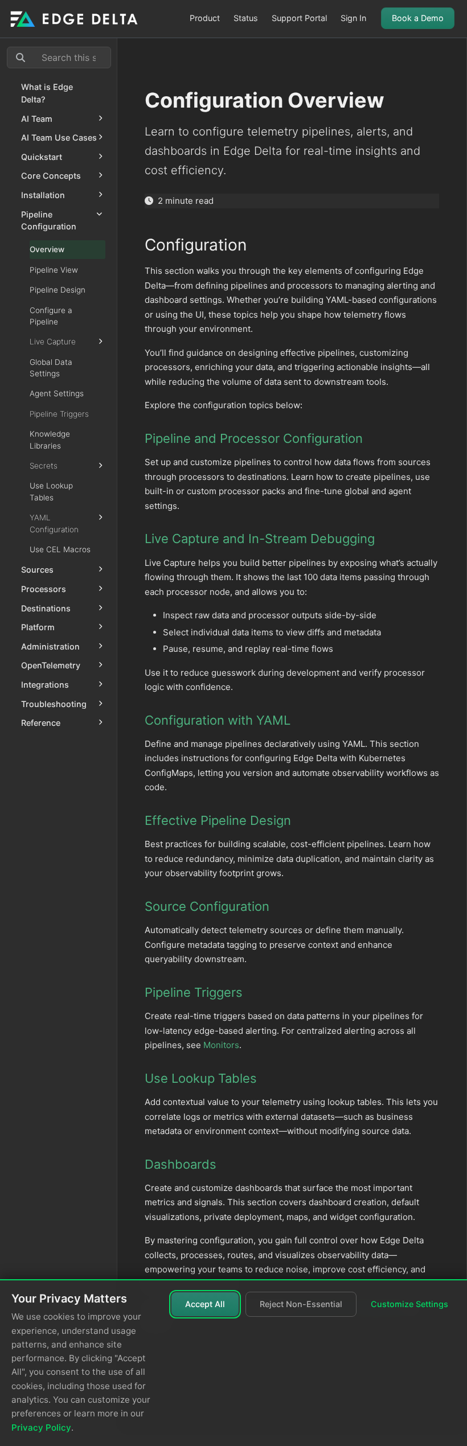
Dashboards (180, 1164)
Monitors (221, 1045)
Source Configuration (207, 906)
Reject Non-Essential (301, 1304)
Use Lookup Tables (201, 1078)
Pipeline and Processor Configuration (254, 438)
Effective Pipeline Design (218, 820)
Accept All (205, 1304)
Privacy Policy (41, 1427)
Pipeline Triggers (194, 992)
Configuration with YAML (217, 720)
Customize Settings (409, 1304)
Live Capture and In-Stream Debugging (260, 538)
